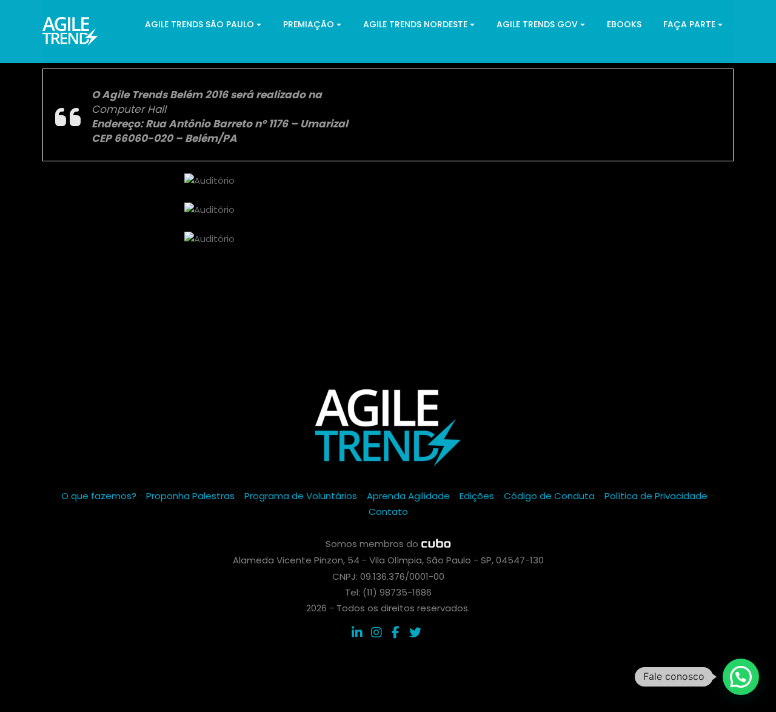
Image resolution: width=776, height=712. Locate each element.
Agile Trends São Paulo (199, 24)
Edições (477, 495)
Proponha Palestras (190, 495)
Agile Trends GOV (537, 24)
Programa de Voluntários (300, 495)
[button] (741, 677)
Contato (388, 511)
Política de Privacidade (655, 495)
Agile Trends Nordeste (415, 24)
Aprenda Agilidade (408, 495)
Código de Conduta (549, 495)
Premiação (308, 24)
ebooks (624, 24)
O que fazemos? (98, 495)
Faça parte (689, 24)
